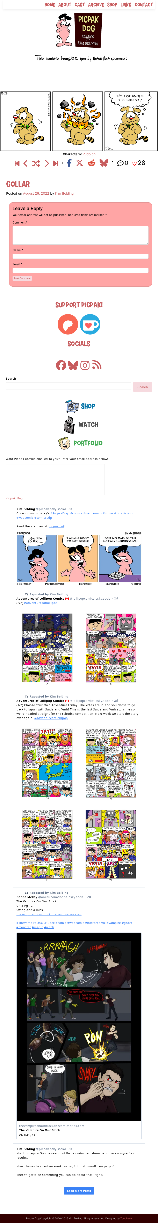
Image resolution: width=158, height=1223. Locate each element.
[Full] (55, 163)
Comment (19, 222)
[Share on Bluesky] (104, 163)
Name (17, 250)
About (64, 4)
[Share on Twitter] (80, 163)
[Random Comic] (36, 163)
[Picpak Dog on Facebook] (61, 363)
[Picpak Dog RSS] (97, 363)
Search (11, 378)
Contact (144, 4)
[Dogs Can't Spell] (17, 163)
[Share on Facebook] (69, 163)
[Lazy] (46, 163)
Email (16, 264)
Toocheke (126, 1218)
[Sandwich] (25, 163)
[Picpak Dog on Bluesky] (73, 363)
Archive (96, 4)
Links (126, 4)
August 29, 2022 (36, 193)
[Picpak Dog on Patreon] (68, 324)
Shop (112, 4)
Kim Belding (64, 193)
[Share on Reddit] (91, 163)
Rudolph (89, 154)
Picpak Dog (14, 498)
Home (50, 4)
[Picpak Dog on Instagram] (85, 363)
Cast (80, 4)
